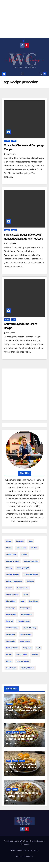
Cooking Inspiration (31, 561)
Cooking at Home (12, 561)
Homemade (10, 641)
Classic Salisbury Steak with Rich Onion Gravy (21, 766)
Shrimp (8, 661)
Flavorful (9, 621)
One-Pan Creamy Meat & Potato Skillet (22, 794)
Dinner (7, 141)
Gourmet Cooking (29, 628)
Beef (8, 761)
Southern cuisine (23, 661)
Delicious (30, 581)
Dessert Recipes (12, 594)
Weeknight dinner (27, 668)
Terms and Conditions (24, 856)
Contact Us (21, 850)
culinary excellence (31, 574)
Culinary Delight (23, 568)
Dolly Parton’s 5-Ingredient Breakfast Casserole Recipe (24, 708)
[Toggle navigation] (23, 74)
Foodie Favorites (12, 628)
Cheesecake (21, 548)
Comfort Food (11, 554)
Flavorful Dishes (24, 621)
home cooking (25, 634)
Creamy (9, 568)
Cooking (24, 554)
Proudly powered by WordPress (16, 841)
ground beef (10, 634)
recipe (8, 654)
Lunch (14, 230)
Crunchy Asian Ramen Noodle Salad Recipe (20, 737)
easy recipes (25, 608)
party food (27, 648)
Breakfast (20, 541)
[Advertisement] (24, 394)
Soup (13, 319)
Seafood (35, 654)
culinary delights (12, 574)
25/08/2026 (13, 772)
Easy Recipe (10, 608)
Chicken (34, 548)
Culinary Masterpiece (14, 581)
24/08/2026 (14, 800)
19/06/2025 (11, 154)
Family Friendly (26, 614)
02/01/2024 (11, 243)
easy (22, 601)
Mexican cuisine (12, 648)
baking (8, 541)
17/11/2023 (10, 333)
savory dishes (21, 654)
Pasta (14, 141)
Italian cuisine (25, 641)
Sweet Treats (11, 668)
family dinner (11, 614)
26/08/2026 (14, 715)
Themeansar (24, 844)
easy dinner (33, 601)
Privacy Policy (33, 850)
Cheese (9, 548)
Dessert (9, 588)
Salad (22, 732)
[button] (41, 74)
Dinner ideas (10, 601)
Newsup (39, 841)
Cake (31, 541)
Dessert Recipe (23, 588)
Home (13, 850)
